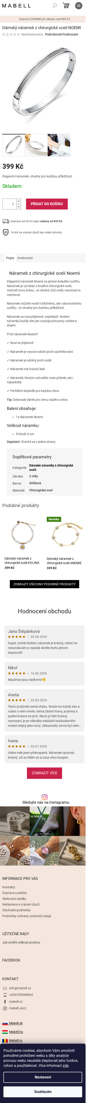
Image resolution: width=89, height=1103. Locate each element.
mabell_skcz (17, 1008)
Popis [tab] (10, 258)
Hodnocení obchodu (44, 611)
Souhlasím (43, 1092)
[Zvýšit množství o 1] (18, 201)
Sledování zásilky (14, 899)
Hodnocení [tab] (25, 258)
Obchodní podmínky (16, 910)
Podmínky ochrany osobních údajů (26, 916)
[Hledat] (54, 5)
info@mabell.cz (20, 988)
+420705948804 (21, 995)
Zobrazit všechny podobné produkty (44, 584)
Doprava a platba (14, 893)
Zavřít (26, 246)
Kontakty (8, 887)
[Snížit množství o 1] (18, 206)
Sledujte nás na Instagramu (45, 802)
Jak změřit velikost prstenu (21, 942)
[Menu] (78, 5)
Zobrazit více (44, 773)
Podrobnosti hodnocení (61, 34)
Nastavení (43, 1077)
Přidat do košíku (47, 204)
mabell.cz (16, 1001)
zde (65, 1065)
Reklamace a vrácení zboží (20, 904)
